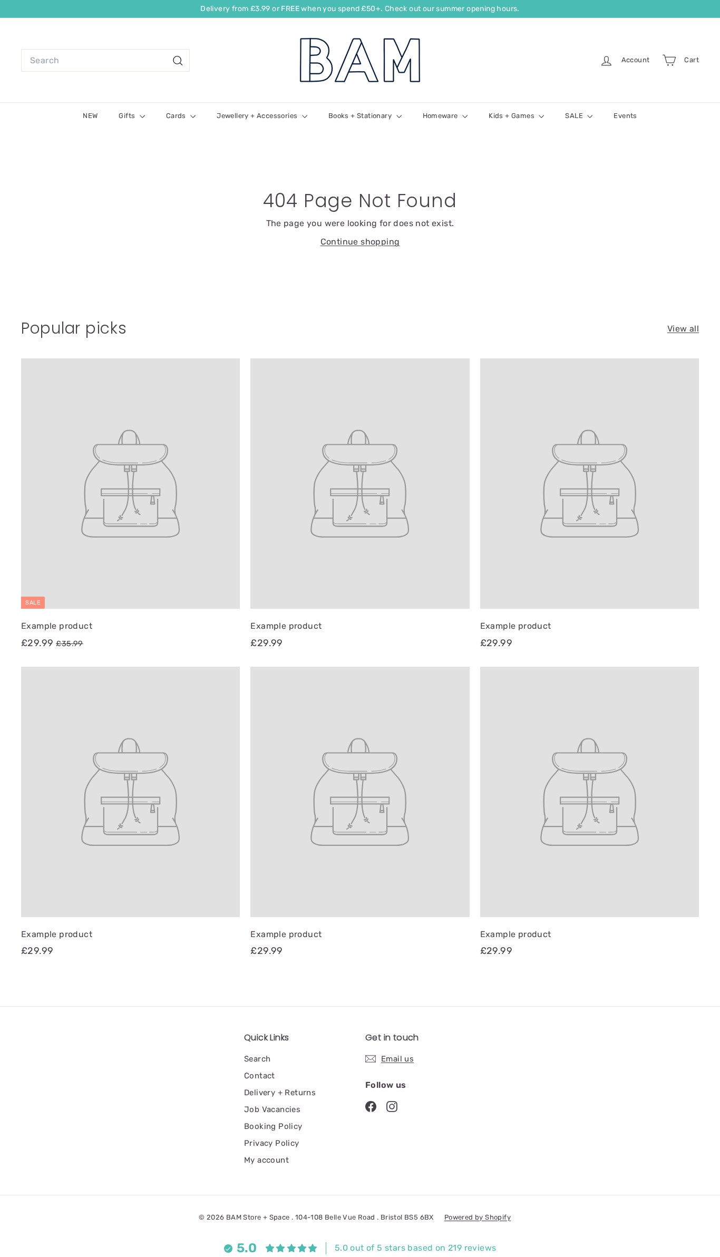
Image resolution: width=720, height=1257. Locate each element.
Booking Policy (273, 1126)
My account (266, 1160)
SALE (575, 116)
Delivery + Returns (280, 1092)
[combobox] (105, 60)
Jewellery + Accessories (258, 116)
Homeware (441, 116)
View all (683, 329)
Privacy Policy (271, 1143)
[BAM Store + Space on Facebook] (370, 1105)
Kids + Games (512, 116)
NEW (90, 116)
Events (625, 116)
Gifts (128, 116)
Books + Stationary (361, 116)
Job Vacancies (272, 1109)
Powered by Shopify (477, 1217)
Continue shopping (360, 242)
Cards (177, 116)
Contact (259, 1075)
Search (257, 1059)
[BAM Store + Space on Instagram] (391, 1105)
